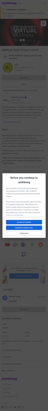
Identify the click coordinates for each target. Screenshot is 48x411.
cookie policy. (19, 215)
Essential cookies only (24, 228)
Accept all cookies (24, 222)
